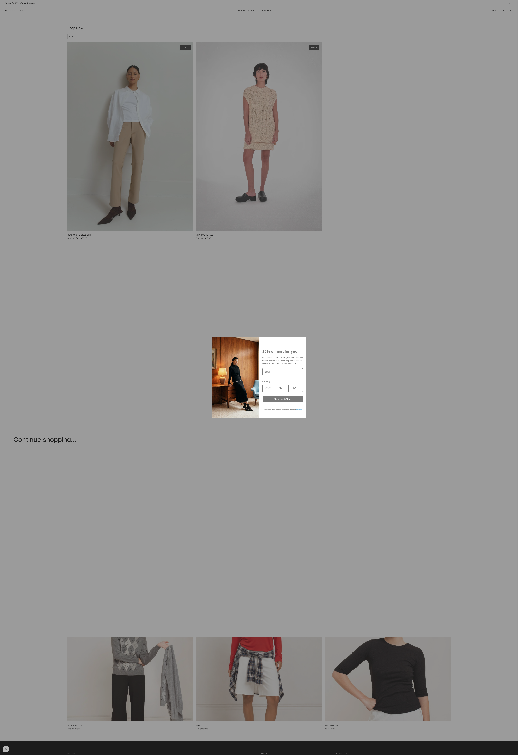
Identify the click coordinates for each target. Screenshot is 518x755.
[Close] (303, 340)
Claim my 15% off (282, 399)
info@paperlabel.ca (299, 409)
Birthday (266, 381)
